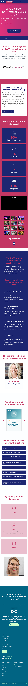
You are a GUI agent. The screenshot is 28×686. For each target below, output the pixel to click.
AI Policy (15, 683)
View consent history (18, 666)
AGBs (12, 683)
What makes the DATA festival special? (11, 468)
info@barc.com (8, 656)
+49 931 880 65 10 (9, 655)
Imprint (3, 683)
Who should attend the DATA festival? (11, 452)
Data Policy (8, 683)
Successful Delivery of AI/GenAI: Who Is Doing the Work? (13, 424)
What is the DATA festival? (9, 448)
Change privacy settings (19, 664)
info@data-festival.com (14, 515)
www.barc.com (7, 658)
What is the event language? (9, 472)
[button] (20, 1)
